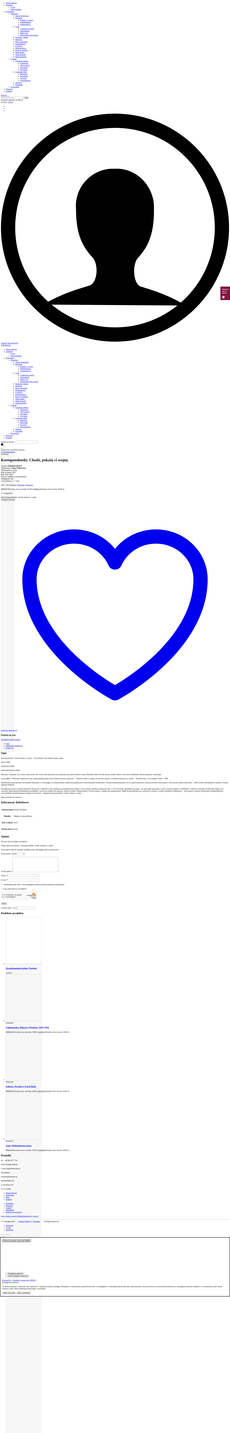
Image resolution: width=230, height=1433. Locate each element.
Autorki (9, 1208)
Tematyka (14, 14)
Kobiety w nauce (26, 20)
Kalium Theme (24, 1221)
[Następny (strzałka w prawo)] (4, 1236)
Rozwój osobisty (21, 50)
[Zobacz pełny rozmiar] (15, 452)
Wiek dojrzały (20, 55)
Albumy (18, 83)
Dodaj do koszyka (8, 500)
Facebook (4, 740)
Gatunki (14, 59)
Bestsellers (10, 1203)
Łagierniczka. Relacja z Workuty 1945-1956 (27, 1027)
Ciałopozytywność (27, 29)
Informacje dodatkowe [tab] (14, 746)
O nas (13, 7)
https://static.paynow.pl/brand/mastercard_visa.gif (19, 1216)
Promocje (9, 1206)
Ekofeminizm (20, 44)
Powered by (19, 1280)
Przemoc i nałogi (21, 37)
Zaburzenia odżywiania (29, 35)
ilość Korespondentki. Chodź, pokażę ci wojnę (18, 497)
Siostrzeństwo (25, 24)
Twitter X (12, 740)
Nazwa (4, 876)
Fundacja (9, 5)
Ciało (17, 27)
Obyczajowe (25, 65)
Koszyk (5, 95)
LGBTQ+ (19, 46)
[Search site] (2, 445)
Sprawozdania (16, 9)
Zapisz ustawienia (23, 1293)
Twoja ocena (6, 854)
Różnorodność (20, 57)
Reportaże (24, 76)
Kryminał (23, 68)
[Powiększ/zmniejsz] (2, 1234)
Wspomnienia (25, 81)
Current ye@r (7, 908)
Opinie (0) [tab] (10, 748)
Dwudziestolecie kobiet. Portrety (21, 968)
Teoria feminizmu (22, 16)
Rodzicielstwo (20, 48)
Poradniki (19, 85)
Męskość (18, 40)
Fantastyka (24, 63)
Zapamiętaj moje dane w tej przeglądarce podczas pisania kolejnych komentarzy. (34, 884)
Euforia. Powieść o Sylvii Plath (21, 1086)
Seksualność (24, 31)
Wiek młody (20, 52)
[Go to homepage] (6, 345)
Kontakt (9, 91)
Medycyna (24, 33)
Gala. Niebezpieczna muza (19, 1145)
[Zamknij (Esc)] (9, 1234)
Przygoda (23, 70)
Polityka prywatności (14, 1212)
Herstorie (18, 18)
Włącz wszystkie (9, 1293)
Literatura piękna (21, 61)
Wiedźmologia (25, 22)
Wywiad (23, 78)
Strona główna (11, 3)
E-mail (4, 880)
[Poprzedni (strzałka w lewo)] (2, 1236)
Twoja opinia (6, 871)
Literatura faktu (21, 72)
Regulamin (10, 1210)
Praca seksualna (21, 42)
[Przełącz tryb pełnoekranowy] (4, 1234)
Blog (7, 1197)
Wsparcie (9, 89)
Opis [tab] (7, 744)
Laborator (36, 1221)
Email (18, 740)
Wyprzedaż (15, 87)
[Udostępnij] (7, 1234)
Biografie (23, 74)
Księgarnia (10, 12)
